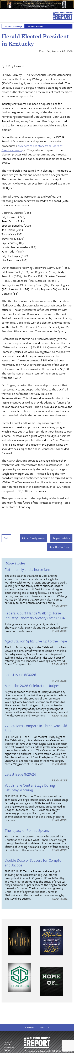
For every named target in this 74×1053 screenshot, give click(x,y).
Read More (59, 606)
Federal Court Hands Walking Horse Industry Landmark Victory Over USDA (35, 615)
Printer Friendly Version (33, 538)
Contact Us (44, 1027)
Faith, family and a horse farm (28, 569)
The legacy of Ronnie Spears (27, 830)
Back (6, 538)
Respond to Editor (61, 538)
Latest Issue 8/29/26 (20, 774)
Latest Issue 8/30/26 (20, 674)
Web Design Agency (9, 1048)
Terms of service (8, 1043)
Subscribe (29, 1027)
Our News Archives (35, 26)
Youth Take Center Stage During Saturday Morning (30, 787)
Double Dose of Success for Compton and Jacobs (34, 863)
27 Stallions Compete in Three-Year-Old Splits (36, 728)
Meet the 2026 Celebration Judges (32, 685)
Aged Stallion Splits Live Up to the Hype (36, 641)
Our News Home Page (13, 26)
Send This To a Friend (60, 547)
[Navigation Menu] (2, 14)
